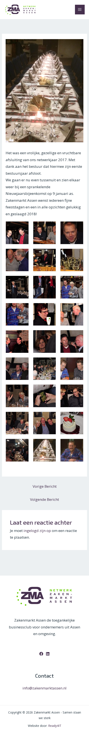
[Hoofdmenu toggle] (80, 10)
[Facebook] (41, 654)
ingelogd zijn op (37, 530)
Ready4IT (54, 726)
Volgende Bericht (44, 499)
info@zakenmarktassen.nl (44, 688)
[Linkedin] (48, 654)
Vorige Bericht (45, 486)
